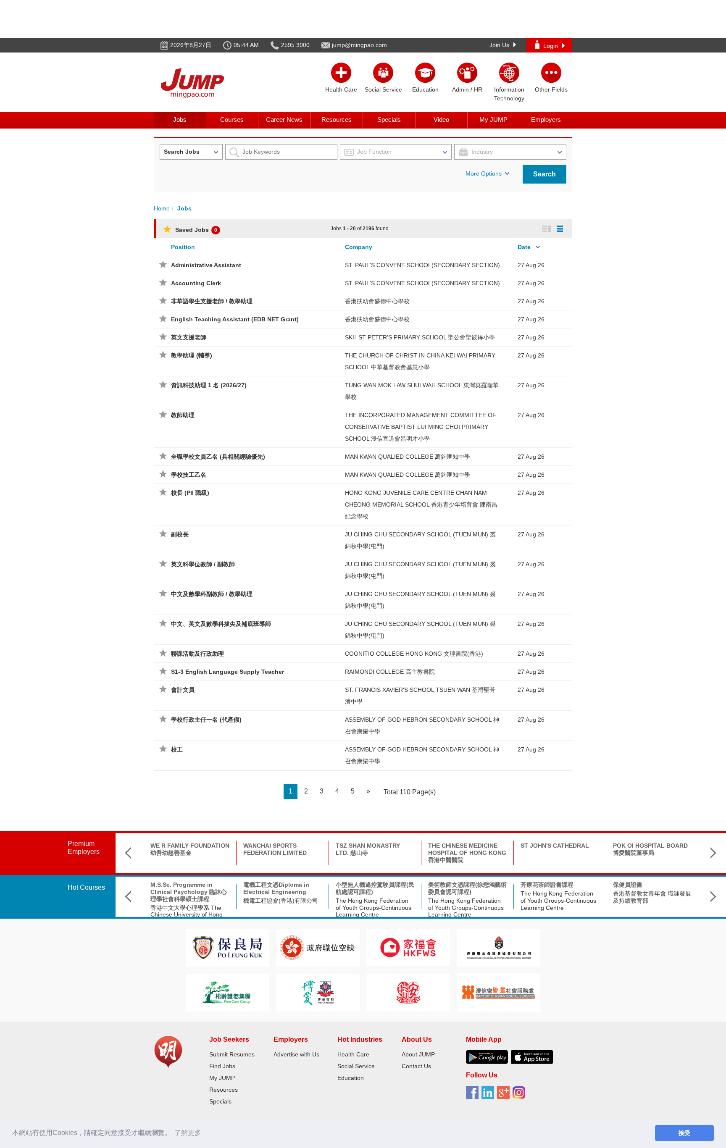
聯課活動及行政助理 (197, 653)
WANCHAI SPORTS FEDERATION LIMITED (275, 849)
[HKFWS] (408, 947)
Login (550, 45)
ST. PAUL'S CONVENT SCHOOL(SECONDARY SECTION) (422, 265)
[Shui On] (408, 992)
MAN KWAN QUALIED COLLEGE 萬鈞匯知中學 (407, 456)
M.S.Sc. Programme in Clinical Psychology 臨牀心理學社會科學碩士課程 (188, 891)
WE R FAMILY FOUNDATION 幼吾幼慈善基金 (189, 849)
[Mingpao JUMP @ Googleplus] (505, 1095)
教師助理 (183, 415)
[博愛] (317, 992)
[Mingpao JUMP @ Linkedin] (489, 1095)
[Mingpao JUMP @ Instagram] (520, 1095)
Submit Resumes (232, 1054)
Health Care (353, 1054)
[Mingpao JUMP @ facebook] (473, 1095)
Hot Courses (86, 887)
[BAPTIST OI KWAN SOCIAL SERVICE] (498, 992)
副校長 (180, 534)
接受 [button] (684, 1133)
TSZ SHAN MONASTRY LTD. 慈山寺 (368, 849)
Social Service (356, 1066)
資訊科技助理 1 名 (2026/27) (209, 385)
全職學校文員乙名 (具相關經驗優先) (218, 456)
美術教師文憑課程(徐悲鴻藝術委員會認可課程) (467, 888)
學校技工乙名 (188, 474)
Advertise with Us (296, 1054)
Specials (389, 119)
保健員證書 (627, 884)
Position (183, 247)
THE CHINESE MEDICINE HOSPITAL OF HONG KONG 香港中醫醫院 (467, 852)
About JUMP (418, 1054)
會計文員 (183, 689)
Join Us (499, 45)
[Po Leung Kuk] (227, 947)
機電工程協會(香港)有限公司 (280, 900)
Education (350, 1077)
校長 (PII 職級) (190, 492)
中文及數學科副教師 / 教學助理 (212, 594)
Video (441, 119)
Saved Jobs (195, 229)
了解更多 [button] (187, 1132)
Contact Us (416, 1066)
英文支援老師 (188, 337)
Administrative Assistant (206, 265)
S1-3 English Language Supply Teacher (227, 671)
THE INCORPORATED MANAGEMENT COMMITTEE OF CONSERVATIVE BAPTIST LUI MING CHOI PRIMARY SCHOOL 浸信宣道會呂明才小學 (420, 427)
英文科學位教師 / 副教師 (203, 564)
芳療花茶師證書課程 (547, 884)
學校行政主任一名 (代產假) (206, 719)
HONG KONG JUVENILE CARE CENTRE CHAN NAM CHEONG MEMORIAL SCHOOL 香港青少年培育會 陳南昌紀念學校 (421, 504)
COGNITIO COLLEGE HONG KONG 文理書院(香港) (414, 653)
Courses (232, 119)
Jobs (180, 119)
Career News (284, 119)
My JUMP (493, 119)
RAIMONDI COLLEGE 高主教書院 (390, 671)
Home (162, 208)
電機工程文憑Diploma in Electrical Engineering (276, 888)
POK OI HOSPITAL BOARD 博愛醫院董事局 (650, 849)
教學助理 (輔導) (191, 355)
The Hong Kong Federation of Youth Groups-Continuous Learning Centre (373, 907)
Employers (546, 119)
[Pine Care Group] (227, 992)
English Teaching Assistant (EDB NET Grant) (235, 319)
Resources (336, 119)
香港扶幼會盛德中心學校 (377, 301)
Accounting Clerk (196, 283)
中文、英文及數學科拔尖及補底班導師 (221, 623)
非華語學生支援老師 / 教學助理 (212, 301)
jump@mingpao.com (359, 45)
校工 (177, 749)
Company (358, 247)
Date (524, 247)
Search (544, 174)
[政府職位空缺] (317, 947)
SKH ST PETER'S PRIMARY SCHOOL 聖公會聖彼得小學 (420, 337)
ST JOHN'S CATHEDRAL (555, 845)
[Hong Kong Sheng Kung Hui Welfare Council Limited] (499, 947)
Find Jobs (222, 1066)
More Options (484, 173)
